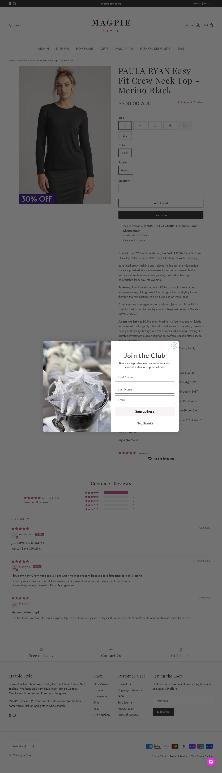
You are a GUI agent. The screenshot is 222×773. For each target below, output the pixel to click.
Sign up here (144, 411)
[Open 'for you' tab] (211, 762)
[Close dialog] (174, 345)
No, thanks (144, 423)
